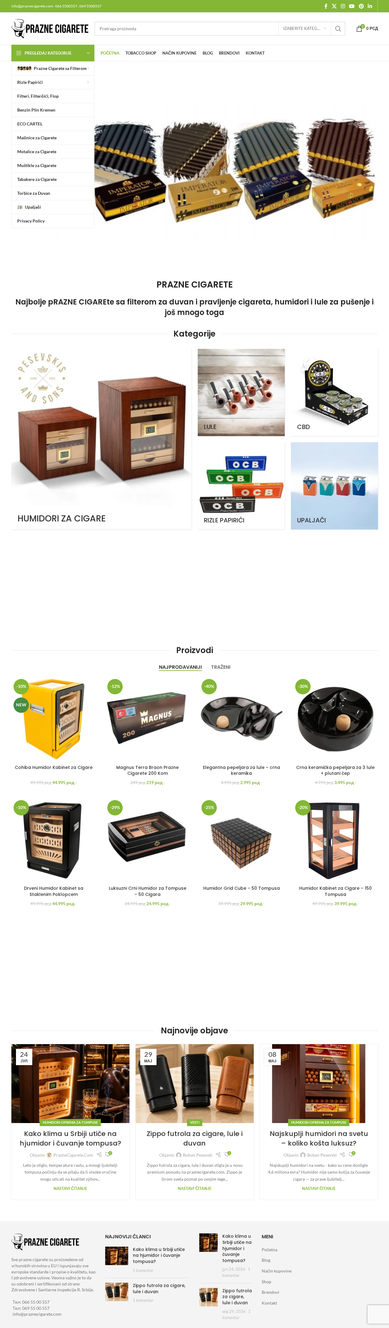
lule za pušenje (342, 302)
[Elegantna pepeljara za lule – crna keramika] (241, 719)
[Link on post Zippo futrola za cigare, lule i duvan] (195, 1083)
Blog (266, 1260)
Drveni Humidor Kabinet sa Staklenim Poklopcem (53, 891)
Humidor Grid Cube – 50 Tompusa (241, 888)
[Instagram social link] (343, 6)
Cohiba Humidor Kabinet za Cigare (54, 767)
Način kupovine (277, 1270)
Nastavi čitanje (70, 1188)
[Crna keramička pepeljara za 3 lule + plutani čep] (335, 719)
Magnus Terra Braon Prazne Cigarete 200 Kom (147, 770)
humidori (292, 302)
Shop (266, 1281)
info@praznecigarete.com (37, 1314)
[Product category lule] (241, 392)
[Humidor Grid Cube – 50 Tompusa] (241, 840)
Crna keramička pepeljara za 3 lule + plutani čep (335, 770)
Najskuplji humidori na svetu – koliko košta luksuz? (319, 1138)
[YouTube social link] (352, 6)
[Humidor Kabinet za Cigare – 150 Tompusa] (335, 840)
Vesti (194, 1122)
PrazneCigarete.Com (73, 1155)
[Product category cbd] (334, 392)
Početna (269, 1249)
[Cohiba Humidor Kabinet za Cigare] (53, 719)
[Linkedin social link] (370, 6)
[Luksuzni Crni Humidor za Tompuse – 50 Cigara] (147, 840)
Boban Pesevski (197, 1155)
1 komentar (143, 1270)
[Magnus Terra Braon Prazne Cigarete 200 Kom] (147, 719)
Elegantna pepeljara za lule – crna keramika (241, 770)
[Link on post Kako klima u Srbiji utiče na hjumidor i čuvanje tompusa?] (70, 1083)
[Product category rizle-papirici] (241, 485)
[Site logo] (49, 28)
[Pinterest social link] (361, 6)
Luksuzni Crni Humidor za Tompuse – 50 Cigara (147, 891)
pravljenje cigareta (235, 302)
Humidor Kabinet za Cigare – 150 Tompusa (335, 891)
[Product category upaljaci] (334, 485)
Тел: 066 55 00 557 (31, 1302)
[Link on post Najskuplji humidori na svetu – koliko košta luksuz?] (319, 1083)
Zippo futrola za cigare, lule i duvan (195, 1138)
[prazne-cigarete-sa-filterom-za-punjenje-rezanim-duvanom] (196, 171)
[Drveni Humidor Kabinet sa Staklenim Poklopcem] (53, 840)
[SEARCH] (338, 29)
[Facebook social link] (326, 6)
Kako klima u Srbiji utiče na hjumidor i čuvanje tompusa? (70, 1138)
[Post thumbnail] (116, 1260)
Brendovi (270, 1292)
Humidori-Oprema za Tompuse (70, 1122)
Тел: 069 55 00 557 (31, 1308)
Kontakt (269, 1303)
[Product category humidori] (101, 439)
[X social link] (334, 6)
